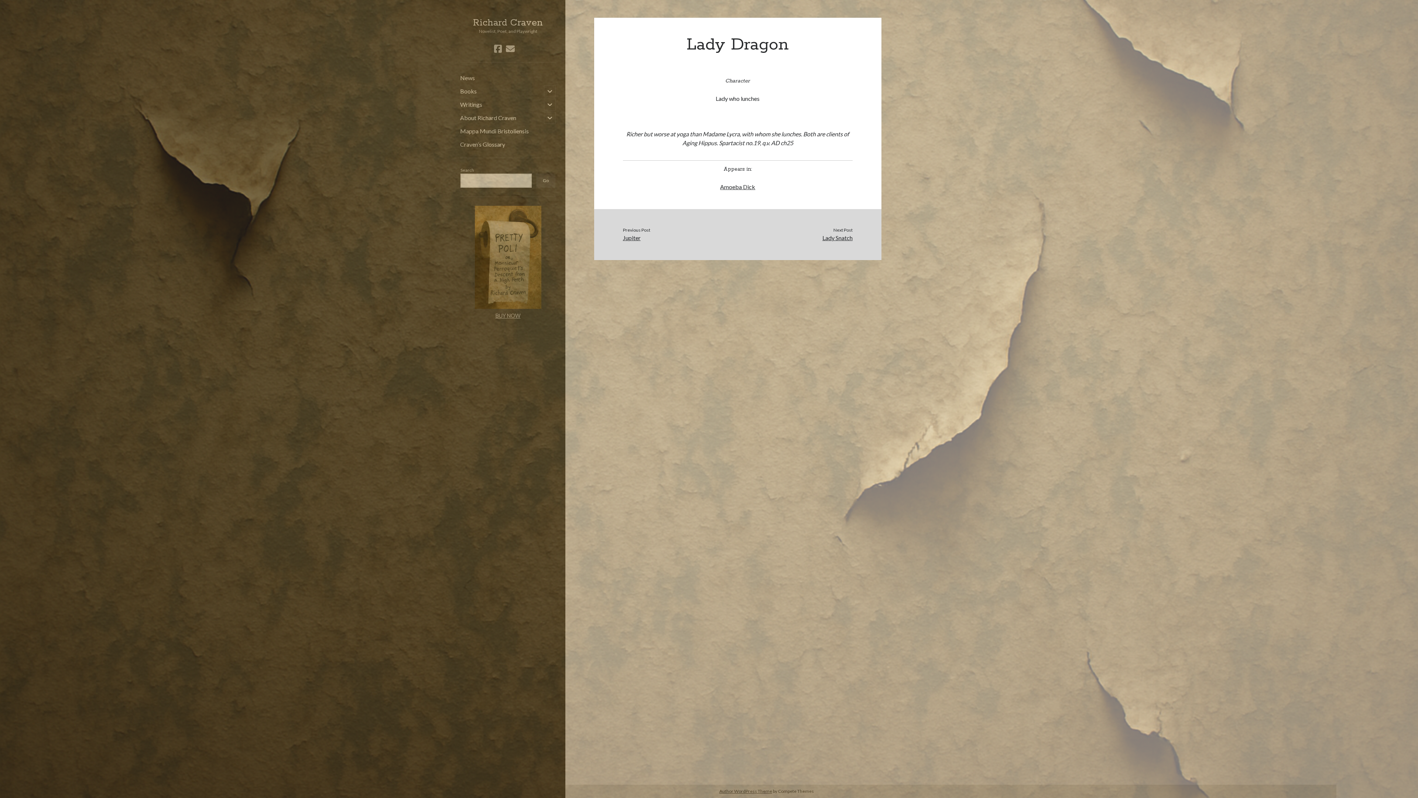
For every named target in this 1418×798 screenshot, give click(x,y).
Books (468, 91)
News (467, 77)
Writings (471, 104)
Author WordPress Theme (745, 791)
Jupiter (632, 237)
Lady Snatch (837, 237)
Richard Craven (508, 23)
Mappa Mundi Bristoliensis (494, 130)
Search (467, 170)
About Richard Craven (488, 117)
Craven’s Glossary (482, 144)
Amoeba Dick (737, 186)
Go (546, 180)
